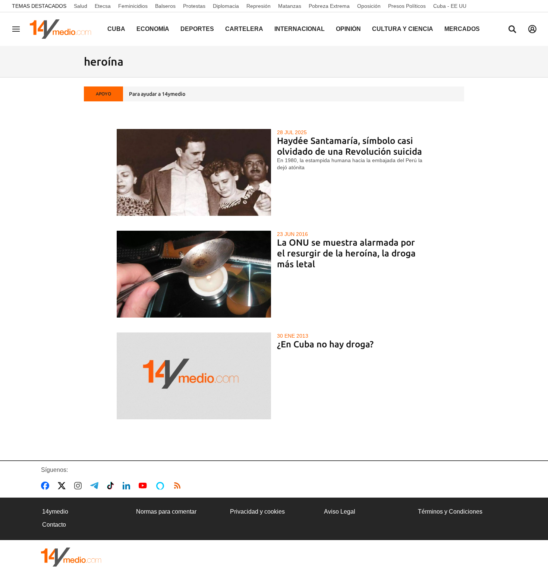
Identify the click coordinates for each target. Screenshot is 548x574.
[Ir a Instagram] (79, 485)
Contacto (54, 524)
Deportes (197, 29)
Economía (152, 29)
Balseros (165, 6)
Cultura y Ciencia (402, 29)
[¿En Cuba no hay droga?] (194, 375)
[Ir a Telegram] (95, 485)
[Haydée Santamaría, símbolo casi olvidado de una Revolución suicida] (194, 172)
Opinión (348, 29)
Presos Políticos (407, 6)
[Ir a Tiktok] (112, 485)
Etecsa (103, 6)
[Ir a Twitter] (63, 485)
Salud (80, 6)
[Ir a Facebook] (46, 485)
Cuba (116, 29)
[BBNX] (71, 557)
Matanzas (289, 6)
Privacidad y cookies (257, 511)
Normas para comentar (166, 511)
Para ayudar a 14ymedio (157, 94)
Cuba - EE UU (449, 6)
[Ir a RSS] (179, 485)
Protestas (194, 6)
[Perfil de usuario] (532, 29)
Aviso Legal (339, 511)
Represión (258, 6)
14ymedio (55, 511)
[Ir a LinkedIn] (128, 485)
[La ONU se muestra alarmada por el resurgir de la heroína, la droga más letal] (194, 274)
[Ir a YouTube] (144, 485)
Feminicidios (133, 6)
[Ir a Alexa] (161, 485)
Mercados (462, 29)
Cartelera (244, 29)
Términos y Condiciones (450, 511)
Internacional (299, 29)
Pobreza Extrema (329, 6)
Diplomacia (226, 6)
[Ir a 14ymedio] (63, 29)
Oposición (369, 6)
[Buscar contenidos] (512, 30)
